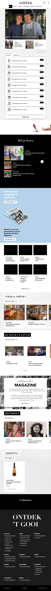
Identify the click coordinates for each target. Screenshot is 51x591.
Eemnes (21, 578)
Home (10, 6)
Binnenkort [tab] (8, 55)
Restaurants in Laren (25, 537)
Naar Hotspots (8, 418)
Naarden (22, 555)
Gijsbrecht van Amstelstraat (39, 569)
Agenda (20, 6)
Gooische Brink (39, 572)
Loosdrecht (8, 578)
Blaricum (37, 534)
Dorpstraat (38, 537)
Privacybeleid (24, 588)
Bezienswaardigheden (10, 535)
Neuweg (37, 574)
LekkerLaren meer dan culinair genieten (26, 540)
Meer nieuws (25, 289)
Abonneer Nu (39, 6)
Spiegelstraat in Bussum (10, 558)
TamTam (15, 6)
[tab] (16, 55)
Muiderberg (23, 564)
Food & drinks (26, 6)
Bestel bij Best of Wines (12, 489)
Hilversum (37, 564)
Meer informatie (9, 239)
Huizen (36, 555)
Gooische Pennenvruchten (9, 544)
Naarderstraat (24, 543)
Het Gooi (7, 534)
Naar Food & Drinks (10, 301)
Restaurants (8, 539)
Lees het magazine (9, 202)
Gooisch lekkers (9, 542)
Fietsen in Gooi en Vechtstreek (9, 548)
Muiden (6, 564)
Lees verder (25, 403)
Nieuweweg (23, 545)
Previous (2, 161)
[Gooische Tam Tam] (25, 2)
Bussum (6, 555)
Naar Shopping (8, 458)
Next (42, 161)
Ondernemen (8, 537)
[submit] (44, 3)
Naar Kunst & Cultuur (10, 339)
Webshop (32, 6)
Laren (21, 534)
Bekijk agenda (25, 117)
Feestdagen (8, 550)
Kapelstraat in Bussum (10, 560)
